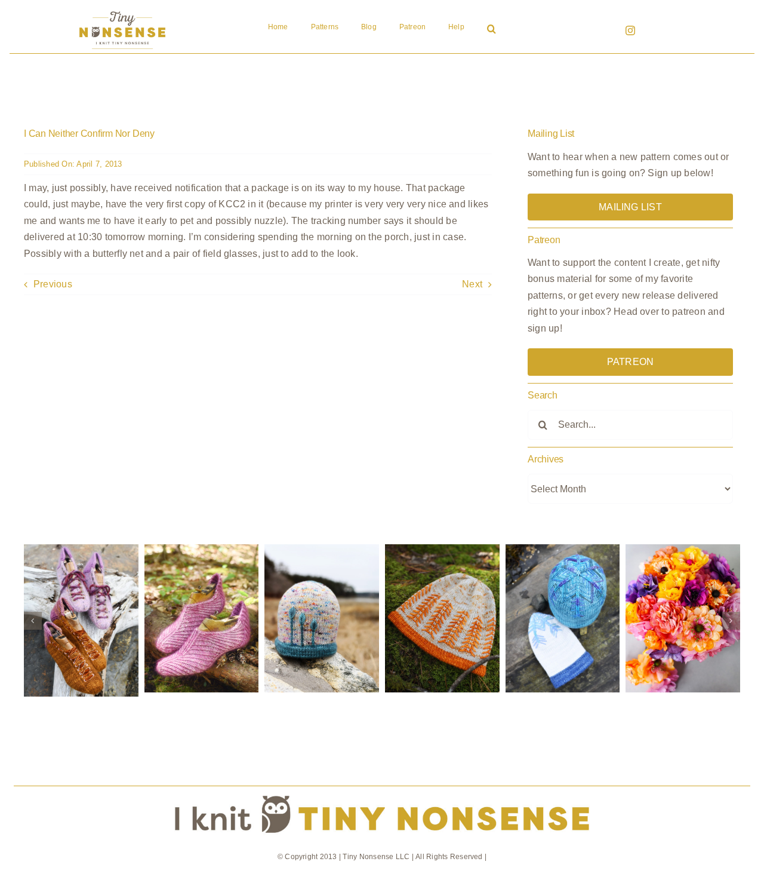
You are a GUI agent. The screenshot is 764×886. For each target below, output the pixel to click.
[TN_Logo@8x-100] (122, 12)
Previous (52, 284)
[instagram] (630, 30)
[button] (491, 30)
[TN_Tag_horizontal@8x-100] (382, 791)
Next (472, 284)
